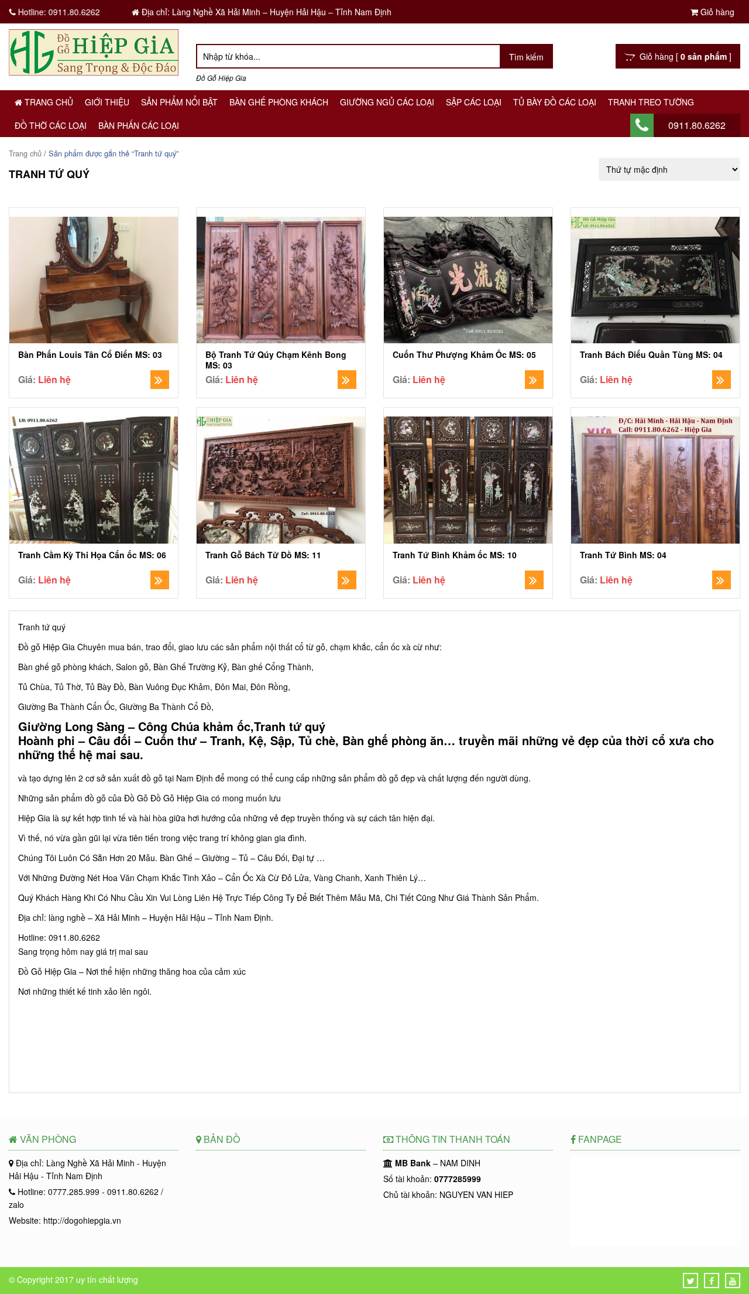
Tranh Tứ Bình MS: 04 (623, 555)
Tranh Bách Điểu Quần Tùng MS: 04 (651, 354)
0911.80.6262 (697, 125)
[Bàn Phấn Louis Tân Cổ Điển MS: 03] (93, 281)
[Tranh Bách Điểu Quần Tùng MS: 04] (655, 281)
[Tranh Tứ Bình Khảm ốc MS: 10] (468, 481)
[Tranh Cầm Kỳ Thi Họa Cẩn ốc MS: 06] (93, 481)
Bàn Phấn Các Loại (138, 125)
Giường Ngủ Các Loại (387, 102)
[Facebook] (711, 1280)
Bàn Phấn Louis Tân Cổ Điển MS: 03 (90, 354)
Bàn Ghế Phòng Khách (278, 102)
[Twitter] (691, 1280)
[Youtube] (732, 1280)
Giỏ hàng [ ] (683, 56)
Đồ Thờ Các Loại (51, 125)
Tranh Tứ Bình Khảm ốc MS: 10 (455, 555)
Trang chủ (47, 102)
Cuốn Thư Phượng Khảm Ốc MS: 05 (464, 354)
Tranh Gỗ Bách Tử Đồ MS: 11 (263, 555)
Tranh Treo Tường (651, 102)
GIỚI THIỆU (107, 102)
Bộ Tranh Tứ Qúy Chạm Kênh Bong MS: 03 (275, 359)
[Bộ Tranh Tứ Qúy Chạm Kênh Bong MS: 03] (281, 281)
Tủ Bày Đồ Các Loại (554, 102)
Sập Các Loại (473, 102)
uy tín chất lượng (107, 1279)
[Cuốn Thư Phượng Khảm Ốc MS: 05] (468, 281)
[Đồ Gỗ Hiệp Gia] (93, 72)
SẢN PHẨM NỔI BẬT (179, 102)
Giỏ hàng (716, 12)
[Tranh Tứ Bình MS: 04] (655, 481)
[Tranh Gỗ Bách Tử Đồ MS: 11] (281, 481)
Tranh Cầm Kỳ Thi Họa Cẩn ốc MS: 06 (92, 555)
